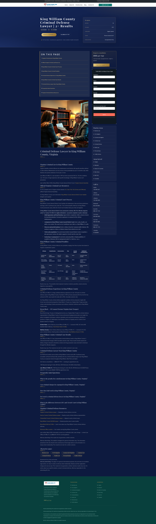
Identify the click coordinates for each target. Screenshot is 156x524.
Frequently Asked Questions (48, 88)
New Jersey (95, 214)
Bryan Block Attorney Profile (47, 424)
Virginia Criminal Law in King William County (52, 58)
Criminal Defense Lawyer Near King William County (53, 84)
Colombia (95, 230)
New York (95, 219)
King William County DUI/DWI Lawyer (49, 421)
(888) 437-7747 (98, 55)
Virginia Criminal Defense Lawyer (48, 412)
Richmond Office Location (46, 429)
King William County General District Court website (73, 194)
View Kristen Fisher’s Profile (60, 326)
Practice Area (79, 5)
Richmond (95, 203)
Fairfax (94, 187)
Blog (85, 5)
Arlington (95, 198)
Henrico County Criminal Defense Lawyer (50, 415)
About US (71, 5)
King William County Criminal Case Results (51, 79)
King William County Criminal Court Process (52, 66)
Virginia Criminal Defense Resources (50, 92)
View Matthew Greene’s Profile (76, 332)
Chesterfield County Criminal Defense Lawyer (51, 418)
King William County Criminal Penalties (50, 71)
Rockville (95, 209)
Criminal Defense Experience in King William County (53, 75)
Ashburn (95, 192)
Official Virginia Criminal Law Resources (51, 62)
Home (66, 5)
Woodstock (95, 225)
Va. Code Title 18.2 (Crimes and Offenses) (75, 189)
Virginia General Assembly (81, 183)
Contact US (91, 5)
